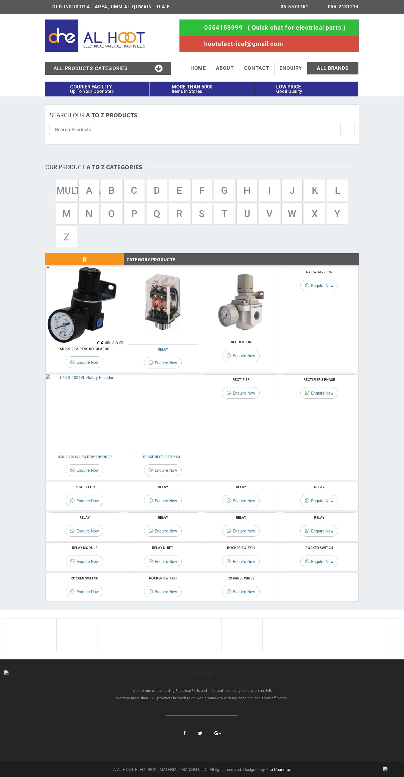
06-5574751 (295, 6)
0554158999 (223, 27)
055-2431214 (343, 6)
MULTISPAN (66, 190)
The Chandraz (278, 769)
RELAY (163, 349)
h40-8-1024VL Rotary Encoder (85, 456)
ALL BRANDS (333, 68)
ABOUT (225, 68)
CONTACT (256, 68)
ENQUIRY (291, 68)
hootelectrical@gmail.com (243, 43)
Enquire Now (87, 362)
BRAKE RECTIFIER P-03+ (162, 456)
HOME (198, 68)
